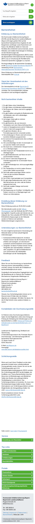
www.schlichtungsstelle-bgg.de (15, 390)
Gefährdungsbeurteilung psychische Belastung (14, 487)
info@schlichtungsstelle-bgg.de (11, 397)
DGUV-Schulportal (8, 482)
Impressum (13, 512)
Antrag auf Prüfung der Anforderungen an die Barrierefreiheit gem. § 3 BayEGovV (16, 323)
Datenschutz (22, 512)
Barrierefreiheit (7, 514)
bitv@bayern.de (11, 345)
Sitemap (5, 512)
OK (31, 11)
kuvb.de (16, 74)
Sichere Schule (7, 475)
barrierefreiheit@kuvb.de (9, 291)
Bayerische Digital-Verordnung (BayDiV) (18, 65)
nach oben (14, 431)
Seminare (5, 454)
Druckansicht (22, 431)
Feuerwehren (6, 472)
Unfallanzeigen (7, 458)
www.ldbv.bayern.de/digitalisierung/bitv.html (15, 349)
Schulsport (6, 479)
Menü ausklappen (9, 22)
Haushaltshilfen (7, 461)
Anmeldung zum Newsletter (11, 440)
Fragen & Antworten (9, 451)
